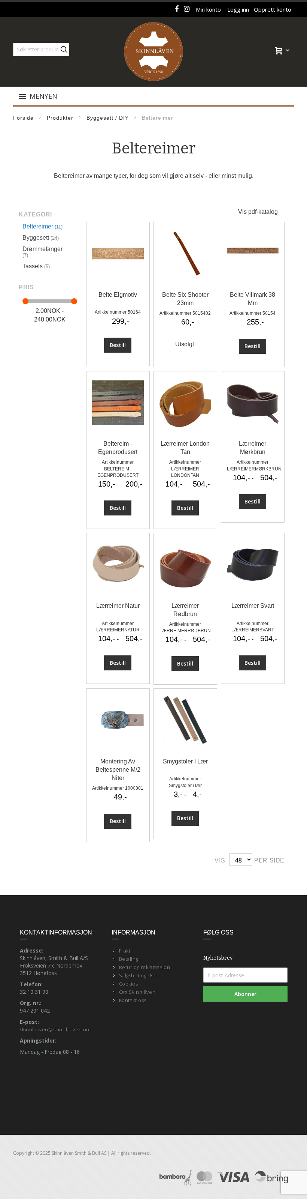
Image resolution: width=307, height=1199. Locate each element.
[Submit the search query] (64, 49)
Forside (23, 118)
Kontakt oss (133, 1000)
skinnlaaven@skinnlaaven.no (55, 1029)
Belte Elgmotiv (117, 294)
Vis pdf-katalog (258, 212)
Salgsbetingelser (139, 975)
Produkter (60, 118)
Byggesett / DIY (107, 118)
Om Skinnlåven (137, 992)
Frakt (125, 950)
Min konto (208, 9)
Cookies (128, 983)
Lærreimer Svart (252, 606)
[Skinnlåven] (153, 52)
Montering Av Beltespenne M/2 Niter (117, 769)
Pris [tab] (26, 287)
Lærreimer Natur (118, 606)
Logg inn (238, 9)
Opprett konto (272, 9)
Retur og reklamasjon (144, 967)
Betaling (129, 959)
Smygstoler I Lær (185, 761)
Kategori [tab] (35, 214)
